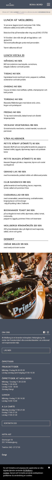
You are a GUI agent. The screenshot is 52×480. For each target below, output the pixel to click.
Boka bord (36, 4)
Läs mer (7, 350)
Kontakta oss (10, 423)
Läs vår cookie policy (10, 457)
